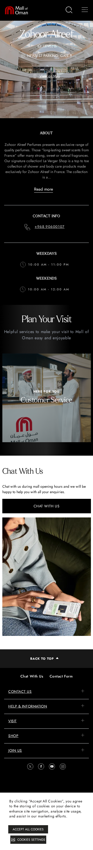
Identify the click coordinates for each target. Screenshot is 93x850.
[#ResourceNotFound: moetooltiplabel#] (19, 10)
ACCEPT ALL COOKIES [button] (28, 829)
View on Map (50, 76)
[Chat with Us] (46, 576)
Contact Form (61, 676)
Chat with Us (47, 506)
